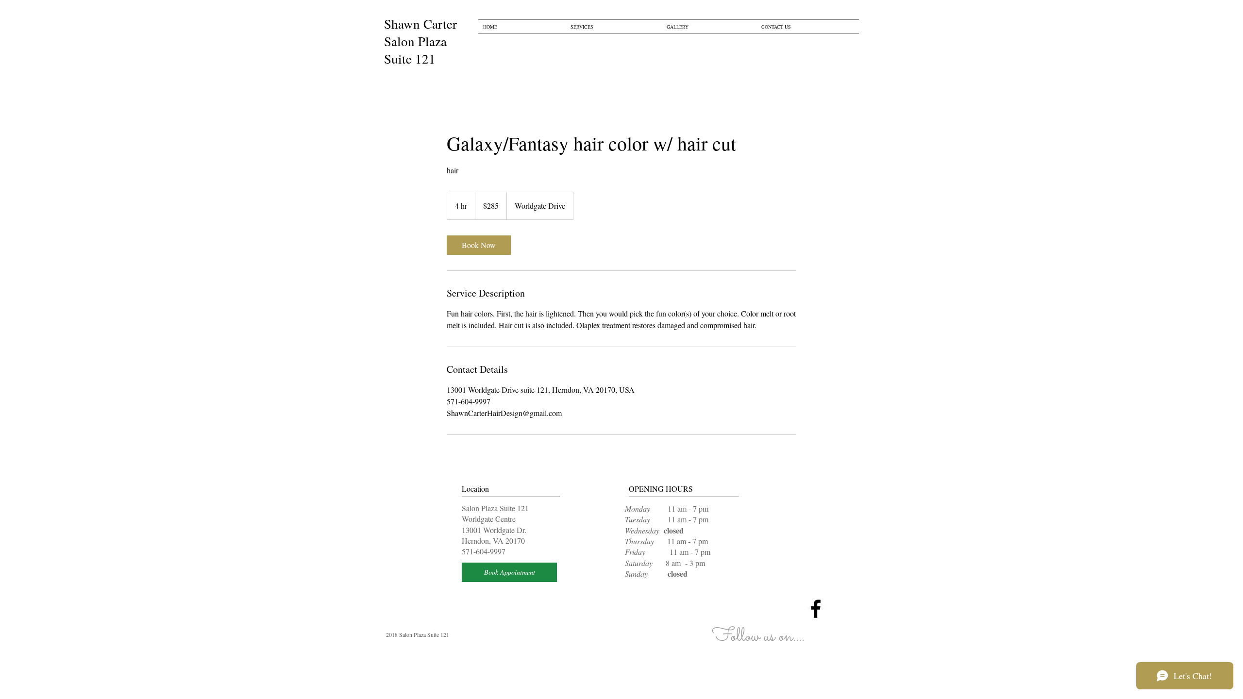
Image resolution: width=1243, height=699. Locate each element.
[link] (479, 245)
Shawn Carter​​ (420, 24)
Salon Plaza (415, 41)
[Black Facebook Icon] (816, 609)
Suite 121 (410, 58)
